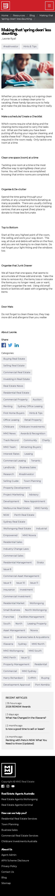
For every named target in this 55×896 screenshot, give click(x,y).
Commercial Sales (13, 555)
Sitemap (6, 883)
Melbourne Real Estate (16, 508)
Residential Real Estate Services (19, 818)
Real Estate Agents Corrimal (17, 805)
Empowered (10, 535)
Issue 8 (7, 569)
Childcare (8, 426)
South (6, 623)
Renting (8, 406)
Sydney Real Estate (14, 521)
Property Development (16, 487)
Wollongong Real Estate (17, 528)
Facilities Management (31, 616)
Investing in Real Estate (16, 379)
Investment (26, 589)
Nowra (34, 630)
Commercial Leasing (14, 460)
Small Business (11, 610)
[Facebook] (3, 345)
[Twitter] (10, 345)
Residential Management (17, 562)
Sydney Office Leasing (30, 406)
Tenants (35, 460)
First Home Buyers (13, 413)
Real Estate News (13, 386)
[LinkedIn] (16, 345)
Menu (53, 6)
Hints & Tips (29, 46)
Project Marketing (13, 494)
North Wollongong (36, 610)
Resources (19, 15)
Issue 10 (20, 583)
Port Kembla (42, 684)
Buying (45, 678)
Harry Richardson (13, 678)
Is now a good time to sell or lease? (25, 729)
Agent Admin (8, 855)
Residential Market (14, 603)
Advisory (33, 494)
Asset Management (14, 630)
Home (4, 15)
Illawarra (8, 644)
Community (30, 440)
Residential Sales (12, 542)
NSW (6, 515)
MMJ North (38, 644)
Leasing (28, 454)
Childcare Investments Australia (19, 841)
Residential (41, 664)
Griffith (32, 678)
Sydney (22, 644)
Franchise (8, 616)
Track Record (11, 440)
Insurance (9, 589)
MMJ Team (9, 447)
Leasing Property (37, 623)
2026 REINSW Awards (18, 706)
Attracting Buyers (31, 447)
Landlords (9, 467)
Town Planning (32, 481)
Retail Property (33, 420)
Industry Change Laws (16, 549)
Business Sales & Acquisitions (33, 637)
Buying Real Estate (14, 358)
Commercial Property (15, 399)
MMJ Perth (9, 657)
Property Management (16, 664)
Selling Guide (11, 481)
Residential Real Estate (16, 392)
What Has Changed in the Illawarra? (26, 717)
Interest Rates (11, 454)
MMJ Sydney (29, 671)
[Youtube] (13, 786)
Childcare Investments (32, 426)
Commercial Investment (17, 596)
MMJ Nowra (29, 535)
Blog (32, 15)
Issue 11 (34, 583)
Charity (46, 440)
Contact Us (7, 872)
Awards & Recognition (33, 433)
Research (8, 474)
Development (11, 501)
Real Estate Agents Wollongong (19, 799)
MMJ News (9, 433)
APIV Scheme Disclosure (15, 860)
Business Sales (28, 467)
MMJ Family (41, 508)
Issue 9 (7, 583)
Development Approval (16, 684)
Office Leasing (11, 420)
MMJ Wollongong (13, 650)
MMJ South (35, 650)
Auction (37, 399)
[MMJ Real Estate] (5, 5)
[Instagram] (7, 786)
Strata (40, 562)
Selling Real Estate (14, 365)
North (19, 623)
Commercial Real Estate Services (19, 835)
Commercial (10, 671)
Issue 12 (7, 637)
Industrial (41, 528)
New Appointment (34, 501)
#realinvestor (10, 46)
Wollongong (37, 603)
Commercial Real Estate (16, 372)
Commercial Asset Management (21, 576)
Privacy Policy (9, 866)
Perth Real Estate (24, 515)
